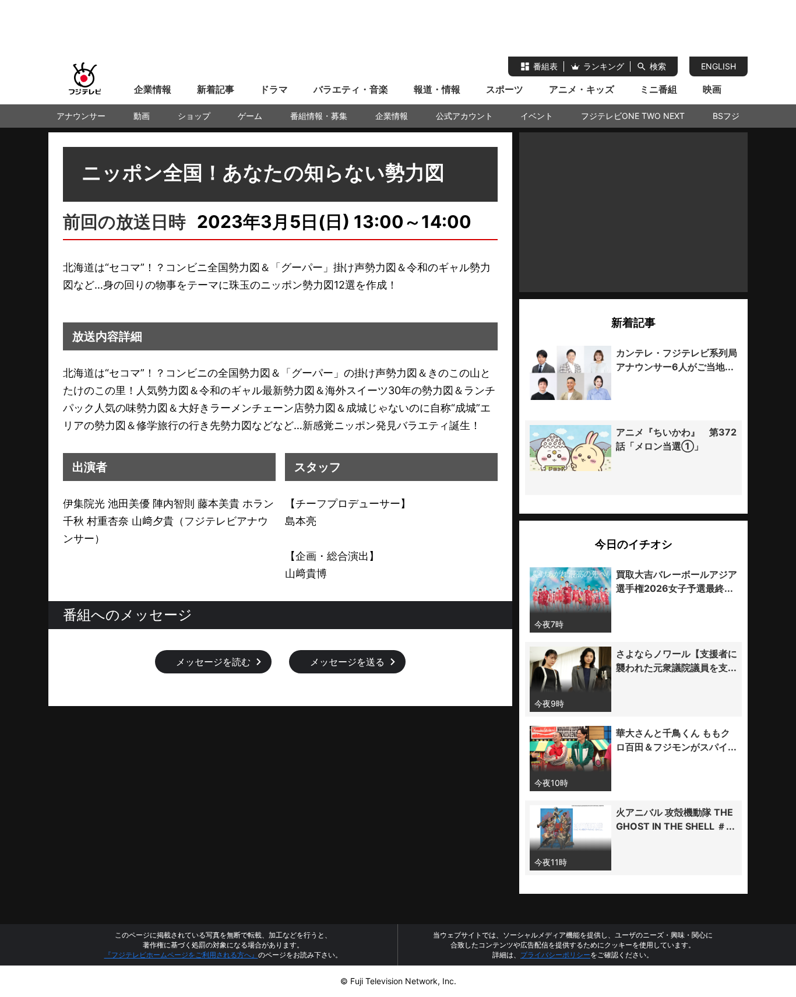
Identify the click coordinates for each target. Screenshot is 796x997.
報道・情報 (437, 89)
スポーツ (504, 89)
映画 (712, 89)
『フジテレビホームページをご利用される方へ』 (181, 954)
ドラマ (274, 89)
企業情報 (152, 89)
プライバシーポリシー (555, 954)
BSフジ (726, 116)
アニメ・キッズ (581, 89)
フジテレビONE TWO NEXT (633, 116)
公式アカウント (464, 116)
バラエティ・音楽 (351, 89)
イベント (536, 116)
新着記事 (215, 89)
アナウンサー (81, 116)
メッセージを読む (213, 662)
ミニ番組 (658, 89)
